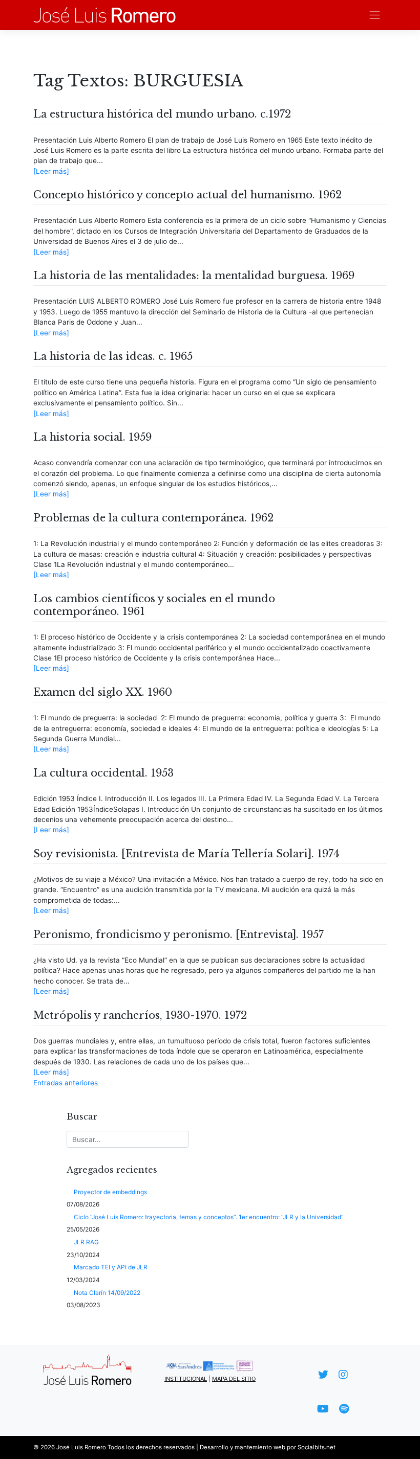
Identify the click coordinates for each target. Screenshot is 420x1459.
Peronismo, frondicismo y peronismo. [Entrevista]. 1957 (178, 934)
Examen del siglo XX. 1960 (102, 692)
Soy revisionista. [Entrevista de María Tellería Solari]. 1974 (186, 854)
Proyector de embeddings (110, 1192)
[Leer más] (51, 171)
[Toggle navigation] (375, 15)
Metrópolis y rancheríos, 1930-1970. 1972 (140, 1015)
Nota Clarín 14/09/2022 (107, 1292)
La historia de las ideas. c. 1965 (113, 356)
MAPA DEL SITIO (234, 1378)
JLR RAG (86, 1242)
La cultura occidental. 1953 (103, 773)
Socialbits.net (316, 1447)
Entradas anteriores (65, 1083)
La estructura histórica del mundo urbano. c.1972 (162, 114)
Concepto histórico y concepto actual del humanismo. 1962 (187, 195)
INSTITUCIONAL (185, 1378)
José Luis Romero (81, 1447)
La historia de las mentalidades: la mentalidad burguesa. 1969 (193, 275)
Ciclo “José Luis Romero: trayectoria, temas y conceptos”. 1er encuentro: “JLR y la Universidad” (209, 1217)
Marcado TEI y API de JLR (111, 1267)
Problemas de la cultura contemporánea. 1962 (153, 518)
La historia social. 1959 (92, 437)
